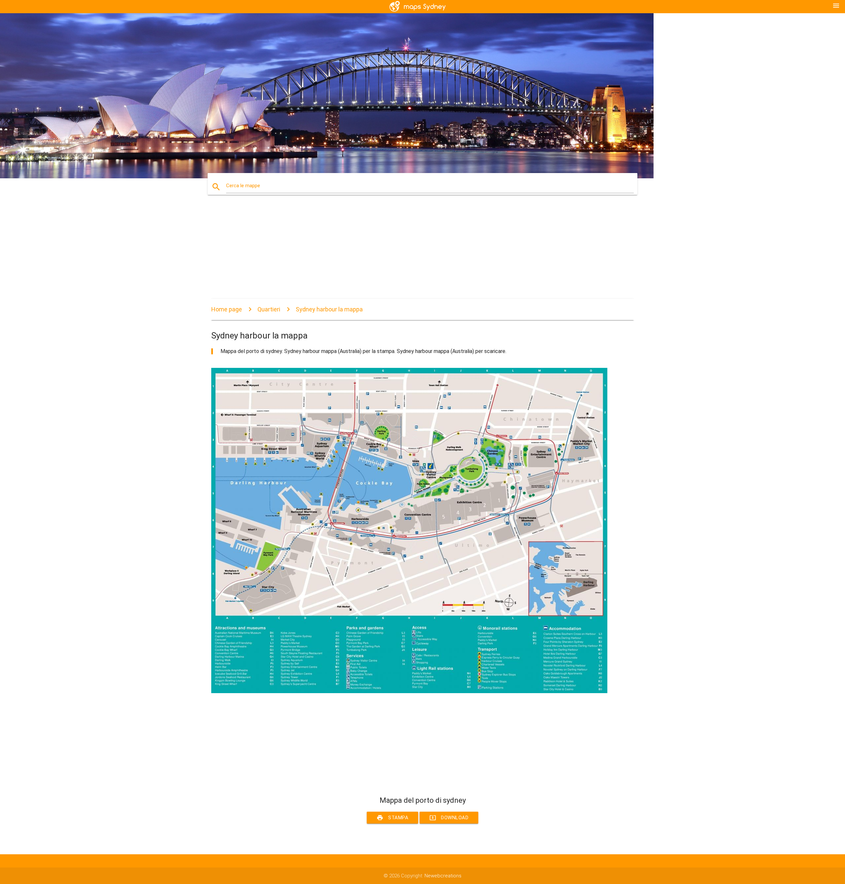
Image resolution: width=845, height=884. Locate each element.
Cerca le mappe (243, 186)
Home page (226, 309)
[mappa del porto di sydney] (409, 691)
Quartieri (268, 309)
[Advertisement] (409, 252)
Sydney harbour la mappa (329, 309)
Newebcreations (442, 876)
